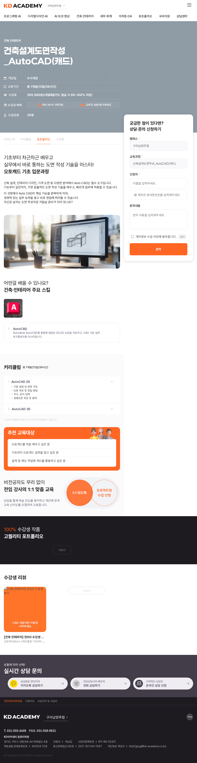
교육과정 (135, 156)
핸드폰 (137, 195)
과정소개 (9, 139)
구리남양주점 (54, 6)
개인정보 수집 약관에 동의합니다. (160, 237)
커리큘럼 (25, 139)
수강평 (60, 139)
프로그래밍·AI (12, 16)
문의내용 (135, 206)
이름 (135, 183)
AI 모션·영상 (62, 16)
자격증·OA (125, 16)
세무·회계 (106, 16)
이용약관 (29, 701)
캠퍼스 (134, 139)
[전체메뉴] (189, 5)
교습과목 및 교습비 (47, 701)
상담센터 (182, 16)
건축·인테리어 (85, 16)
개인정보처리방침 (13, 701)
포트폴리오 (145, 16)
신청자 (134, 174)
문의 (158, 249)
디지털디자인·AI (38, 16)
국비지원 (164, 16)
